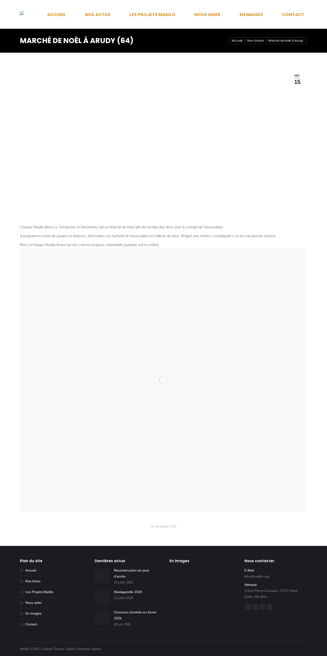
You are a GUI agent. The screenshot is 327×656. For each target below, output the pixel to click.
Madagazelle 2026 (128, 592)
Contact (31, 624)
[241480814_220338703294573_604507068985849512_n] (197, 578)
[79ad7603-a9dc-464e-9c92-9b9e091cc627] (215, 578)
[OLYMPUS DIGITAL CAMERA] (197, 615)
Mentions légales (89, 649)
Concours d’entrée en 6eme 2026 (135, 615)
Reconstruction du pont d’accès (131, 573)
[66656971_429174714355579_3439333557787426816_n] (197, 596)
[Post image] (102, 576)
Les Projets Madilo (39, 592)
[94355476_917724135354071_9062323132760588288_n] (178, 596)
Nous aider (33, 603)
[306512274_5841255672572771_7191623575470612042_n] (178, 578)
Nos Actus (32, 581)
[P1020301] (215, 615)
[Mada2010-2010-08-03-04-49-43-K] (178, 615)
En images (33, 613)
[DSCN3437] (215, 596)
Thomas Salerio (64, 649)
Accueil (30, 570)
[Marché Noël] (163, 380)
